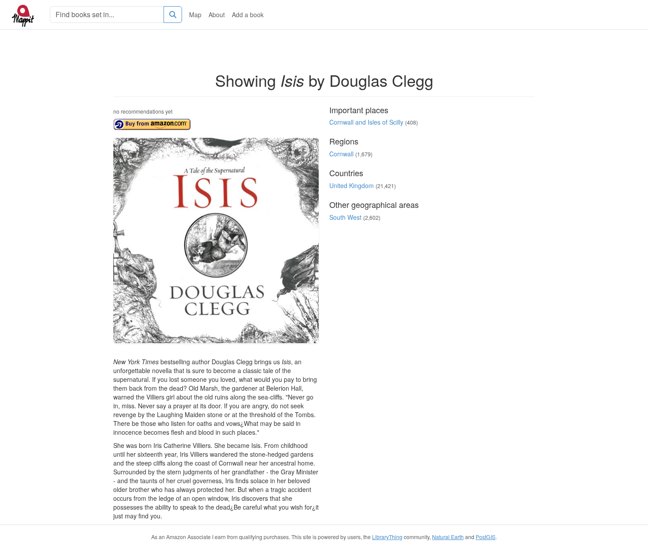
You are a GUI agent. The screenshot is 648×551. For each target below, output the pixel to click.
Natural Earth (448, 536)
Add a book (248, 14)
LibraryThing (387, 536)
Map (195, 14)
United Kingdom (351, 185)
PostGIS (485, 536)
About (217, 14)
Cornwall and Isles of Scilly (366, 122)
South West (345, 217)
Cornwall (341, 153)
